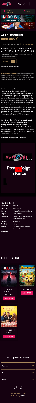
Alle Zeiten (9, 298)
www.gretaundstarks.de (17, 138)
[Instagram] (20, 387)
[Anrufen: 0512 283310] (19, 4)
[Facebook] (15, 387)
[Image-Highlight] (9, 276)
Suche (28, 11)
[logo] (7, 4)
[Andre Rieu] (18, 25)
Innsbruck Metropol (12, 11)
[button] (11, 11)
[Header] (18, 18)
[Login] (24, 4)
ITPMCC (22, 396)
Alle (13, 61)
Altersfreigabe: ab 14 (28, 44)
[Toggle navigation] (32, 4)
